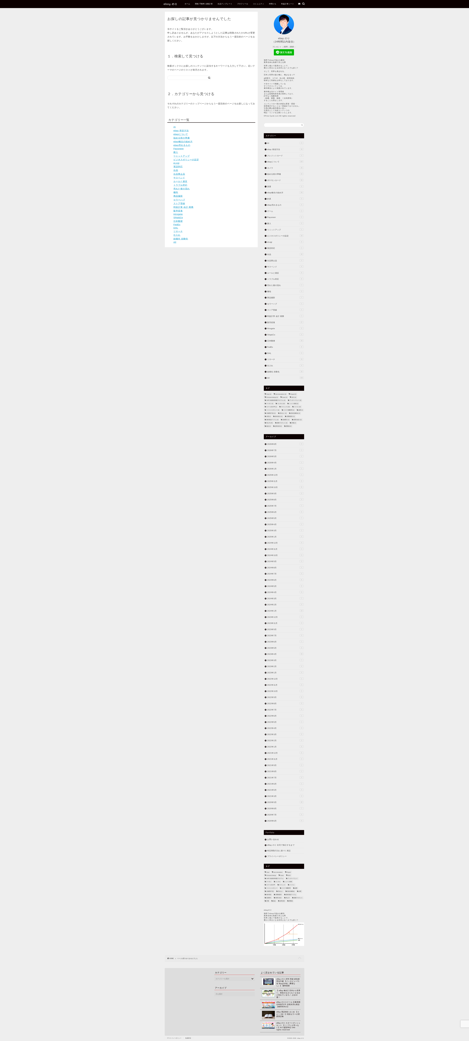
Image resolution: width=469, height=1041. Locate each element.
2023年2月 (284, 666)
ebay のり (170, 3)
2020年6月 (284, 821)
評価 (294, 423)
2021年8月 (284, 771)
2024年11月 (284, 549)
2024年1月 (284, 611)
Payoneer (178, 148)
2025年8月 (284, 500)
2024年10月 (284, 555)
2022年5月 (284, 722)
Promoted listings (272, 397)
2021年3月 (284, 796)
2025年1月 (284, 537)
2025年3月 (284, 530)
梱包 (175, 192)
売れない (283, 413)
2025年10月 (284, 487)
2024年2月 (284, 605)
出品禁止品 (179, 174)
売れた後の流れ (181, 189)
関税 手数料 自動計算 (204, 4)
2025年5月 (284, 518)
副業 (300, 410)
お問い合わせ (273, 839)
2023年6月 (284, 642)
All (174, 242)
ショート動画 (293, 403)
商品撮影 (178, 196)
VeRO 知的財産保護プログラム (275, 400)
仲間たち (272, 4)
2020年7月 (284, 815)
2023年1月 (284, 673)
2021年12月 (284, 753)
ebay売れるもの (181, 145)
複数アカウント (282, 423)
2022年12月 (284, 679)
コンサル (281, 403)
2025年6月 (284, 512)
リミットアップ (181, 156)
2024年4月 (284, 592)
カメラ (284, 168)
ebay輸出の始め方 (183, 141)
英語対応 (178, 166)
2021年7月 (284, 778)
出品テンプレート (225, 4)
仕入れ (176, 235)
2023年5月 (284, 648)
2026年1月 (284, 469)
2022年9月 (284, 697)
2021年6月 (284, 784)
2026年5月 (284, 456)
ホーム (187, 4)
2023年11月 (284, 623)
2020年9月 (284, 802)
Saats (284, 397)
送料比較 (278, 426)
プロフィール (242, 4)
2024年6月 (284, 580)
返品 (268, 426)
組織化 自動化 (180, 239)
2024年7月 (284, 574)
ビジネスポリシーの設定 (186, 159)
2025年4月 (284, 524)
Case (268, 394)
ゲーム (284, 211)
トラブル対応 (180, 185)
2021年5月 (284, 790)
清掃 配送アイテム (272, 419)
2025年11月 (284, 481)
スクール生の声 (271, 407)
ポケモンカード (284, 180)
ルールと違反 (180, 181)
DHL (175, 228)
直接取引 (286, 419)
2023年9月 (284, 629)
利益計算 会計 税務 (183, 207)
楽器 (284, 186)
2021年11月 (284, 759)
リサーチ (178, 231)
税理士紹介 (298, 419)
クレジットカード (284, 156)
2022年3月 (284, 734)
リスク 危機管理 (288, 410)
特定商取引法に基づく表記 (279, 851)
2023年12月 (284, 617)
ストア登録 (179, 203)
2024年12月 (284, 543)
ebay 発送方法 (181, 130)
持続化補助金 (295, 413)
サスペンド (179, 178)
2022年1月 (284, 747)
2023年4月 (284, 654)
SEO (294, 397)
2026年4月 (284, 463)
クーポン (269, 403)
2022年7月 (284, 710)
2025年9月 (284, 493)
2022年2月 (284, 740)
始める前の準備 (181, 138)
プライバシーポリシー (277, 856)
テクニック (285, 407)
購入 (175, 152)
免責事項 (188, 1038)
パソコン (297, 407)
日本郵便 (178, 221)
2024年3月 (284, 598)
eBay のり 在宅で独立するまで (281, 845)
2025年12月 (284, 475)
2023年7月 (284, 635)
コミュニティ (258, 4)
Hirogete (178, 214)
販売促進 (178, 211)
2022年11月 (284, 685)
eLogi (176, 163)
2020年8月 (284, 808)
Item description (280, 394)
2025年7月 (284, 506)
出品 (175, 170)
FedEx (176, 224)
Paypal (293, 394)
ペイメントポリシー (272, 410)
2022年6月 (284, 716)
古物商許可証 (271, 413)
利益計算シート (287, 4)
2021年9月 (284, 765)
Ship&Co (178, 217)
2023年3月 (284, 660)
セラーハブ (179, 200)
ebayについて (180, 134)
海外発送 (278, 416)
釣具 (284, 199)
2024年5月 (284, 586)
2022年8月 (284, 703)
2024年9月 (284, 561)
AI (174, 127)
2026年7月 (284, 450)
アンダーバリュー (295, 400)
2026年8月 (284, 444)
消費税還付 (291, 416)
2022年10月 (284, 691)
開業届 (288, 426)
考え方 (269, 423)
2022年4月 (284, 728)
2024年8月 (284, 568)
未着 (268, 416)
